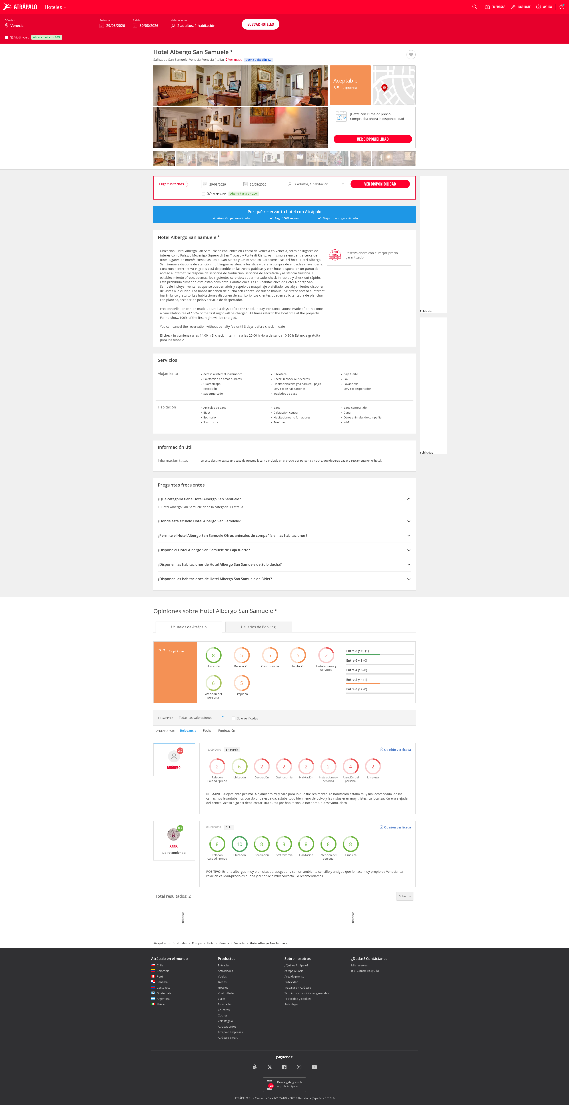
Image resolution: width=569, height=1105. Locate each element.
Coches (222, 1015)
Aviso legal (291, 1004)
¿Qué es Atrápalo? (296, 965)
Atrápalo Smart (228, 1038)
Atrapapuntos (227, 1026)
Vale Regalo (225, 1021)
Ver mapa (234, 59)
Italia (210, 943)
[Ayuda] (544, 7)
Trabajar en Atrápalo (297, 988)
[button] (411, 55)
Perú (160, 976)
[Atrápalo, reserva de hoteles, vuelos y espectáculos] (20, 7)
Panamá (162, 982)
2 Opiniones (349, 87)
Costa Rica (163, 988)
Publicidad (291, 982)
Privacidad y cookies (297, 999)
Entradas (224, 965)
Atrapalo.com (162, 943)
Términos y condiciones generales (306, 993)
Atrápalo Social (294, 971)
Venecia (224, 943)
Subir (403, 896)
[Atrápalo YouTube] (314, 1067)
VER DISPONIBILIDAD (373, 139)
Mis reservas (359, 965)
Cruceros (224, 1010)
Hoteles (181, 943)
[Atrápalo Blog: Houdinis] (254, 1067)
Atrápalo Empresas (230, 1032)
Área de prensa (294, 976)
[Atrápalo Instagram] (299, 1067)
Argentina (163, 999)
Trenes (222, 982)
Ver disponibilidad (380, 184)
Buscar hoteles (260, 24)
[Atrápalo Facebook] (284, 1067)
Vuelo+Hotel (226, 993)
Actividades (225, 971)
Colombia (163, 971)
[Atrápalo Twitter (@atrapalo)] (269, 1067)
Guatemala (164, 993)
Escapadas (225, 1004)
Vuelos (222, 976)
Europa (197, 943)
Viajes (221, 999)
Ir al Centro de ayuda (365, 971)
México (161, 1004)
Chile (160, 965)
